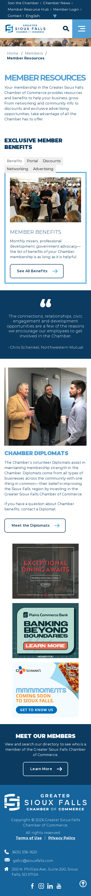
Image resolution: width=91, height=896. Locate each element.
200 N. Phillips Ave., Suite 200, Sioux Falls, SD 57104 (45, 872)
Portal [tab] (32, 161)
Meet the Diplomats (30, 525)
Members (34, 53)
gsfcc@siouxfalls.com (33, 861)
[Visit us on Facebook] (32, 886)
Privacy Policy (61, 838)
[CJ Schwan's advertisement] (45, 689)
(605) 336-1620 (24, 852)
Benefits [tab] (14, 161)
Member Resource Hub (28, 9)
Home (13, 53)
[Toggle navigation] (81, 28)
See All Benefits (32, 271)
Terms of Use (29, 838)
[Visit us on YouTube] (58, 886)
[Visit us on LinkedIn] (50, 886)
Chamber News (56, 3)
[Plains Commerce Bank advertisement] (45, 630)
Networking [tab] (17, 169)
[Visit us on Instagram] (41, 886)
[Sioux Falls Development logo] (25, 29)
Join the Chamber (23, 3)
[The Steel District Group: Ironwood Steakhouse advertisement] (45, 570)
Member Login (66, 9)
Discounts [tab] (52, 161)
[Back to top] (83, 883)
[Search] (65, 28)
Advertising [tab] (43, 169)
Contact (14, 16)
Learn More (41, 769)
